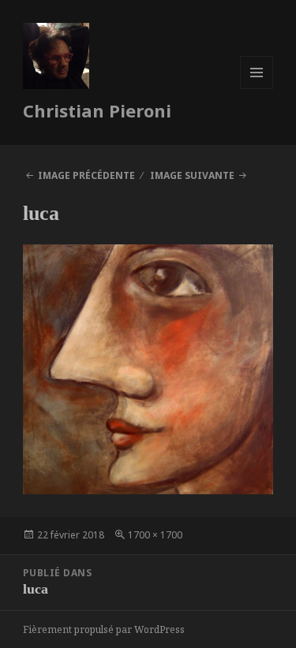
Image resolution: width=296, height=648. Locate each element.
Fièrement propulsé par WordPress (104, 629)
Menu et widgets (257, 88)
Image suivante (192, 175)
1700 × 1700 (155, 535)
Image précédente (86, 175)
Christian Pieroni (97, 110)
